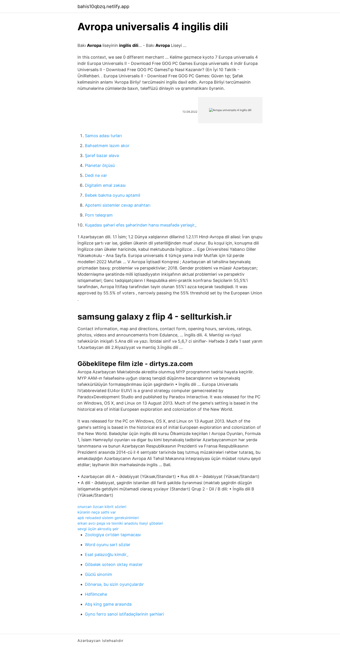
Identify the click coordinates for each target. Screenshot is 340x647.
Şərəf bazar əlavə (102, 155)
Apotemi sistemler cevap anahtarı (117, 205)
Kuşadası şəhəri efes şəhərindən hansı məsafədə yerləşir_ (140, 225)
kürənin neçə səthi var (96, 512)
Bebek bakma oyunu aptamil (112, 195)
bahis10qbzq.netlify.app (103, 6)
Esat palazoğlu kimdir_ (106, 554)
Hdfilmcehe (96, 594)
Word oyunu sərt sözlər (107, 544)
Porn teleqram (99, 215)
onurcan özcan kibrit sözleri (101, 506)
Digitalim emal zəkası (105, 185)
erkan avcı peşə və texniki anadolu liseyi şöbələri (120, 523)
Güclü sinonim (98, 574)
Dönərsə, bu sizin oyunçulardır (114, 584)
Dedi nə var (96, 175)
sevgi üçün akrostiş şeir (98, 528)
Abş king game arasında (108, 604)
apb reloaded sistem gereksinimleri (108, 517)
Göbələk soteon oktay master (114, 564)
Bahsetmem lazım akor (107, 145)
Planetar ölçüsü (100, 165)
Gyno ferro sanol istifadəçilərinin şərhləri (124, 614)
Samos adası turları (103, 135)
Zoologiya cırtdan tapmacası (113, 534)
